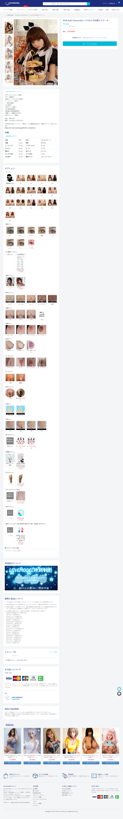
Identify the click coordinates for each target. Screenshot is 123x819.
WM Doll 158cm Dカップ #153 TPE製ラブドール (32, 756)
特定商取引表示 (37, 793)
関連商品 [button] (77, 10)
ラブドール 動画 (37, 803)
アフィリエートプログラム (40, 799)
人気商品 (100, 10)
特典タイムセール (89, 10)
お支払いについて (67, 791)
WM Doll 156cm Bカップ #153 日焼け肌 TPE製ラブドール (71, 756)
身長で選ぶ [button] (45, 10)
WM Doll (10, 15)
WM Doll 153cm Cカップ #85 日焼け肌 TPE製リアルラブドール (51, 756)
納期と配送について (67, 793)
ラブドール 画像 (37, 797)
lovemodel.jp (62, 811)
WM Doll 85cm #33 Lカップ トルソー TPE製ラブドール (90, 756)
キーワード (36, 805)
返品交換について (67, 795)
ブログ (34, 801)
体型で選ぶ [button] (67, 10)
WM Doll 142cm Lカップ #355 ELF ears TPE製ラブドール (110, 756)
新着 (107, 10)
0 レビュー (72, 26)
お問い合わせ (116, 10)
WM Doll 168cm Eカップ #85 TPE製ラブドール (12, 756)
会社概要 (35, 789)
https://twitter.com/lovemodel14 (20, 802)
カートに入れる (90, 43)
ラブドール (6, 794)
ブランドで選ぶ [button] (8, 10)
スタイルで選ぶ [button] (32, 10)
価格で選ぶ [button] (56, 10)
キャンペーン (21, 9)
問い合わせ (36, 791)
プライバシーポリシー (39, 795)
